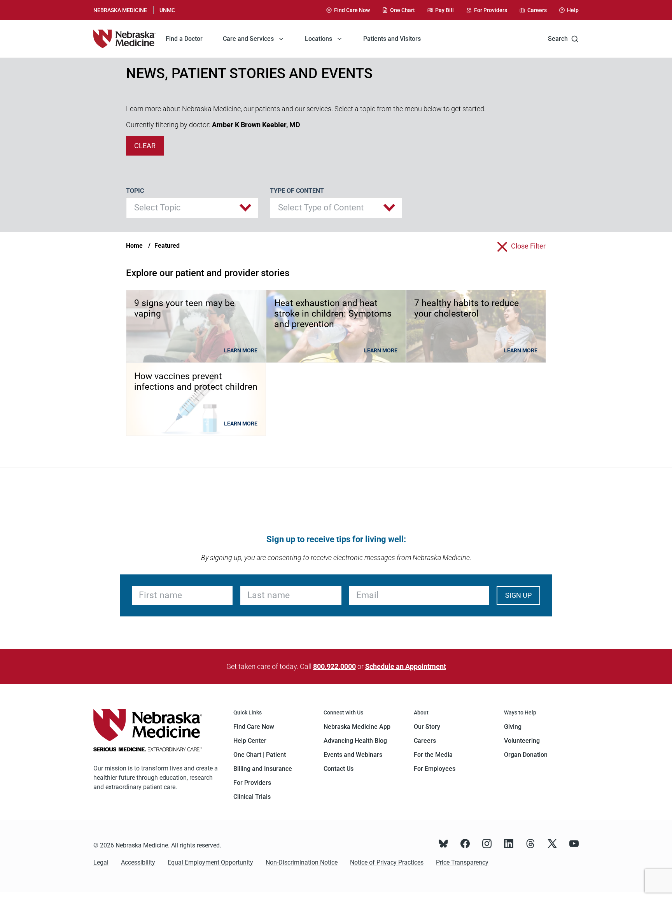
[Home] (124, 39)
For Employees (434, 768)
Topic (135, 190)
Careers (425, 740)
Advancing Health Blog (355, 740)
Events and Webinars (353, 754)
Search (558, 38)
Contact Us (339, 768)
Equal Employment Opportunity (210, 862)
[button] (192, 207)
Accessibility (138, 862)
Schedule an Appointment (405, 666)
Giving (513, 726)
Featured (167, 245)
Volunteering (522, 740)
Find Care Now (253, 726)
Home (134, 245)
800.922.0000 (334, 666)
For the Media (433, 754)
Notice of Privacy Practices (387, 862)
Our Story (427, 726)
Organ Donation (526, 754)
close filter (528, 246)
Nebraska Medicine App (357, 726)
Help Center (249, 740)
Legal (100, 862)
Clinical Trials (252, 796)
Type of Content (297, 190)
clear (145, 146)
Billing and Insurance (262, 768)
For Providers (252, 782)
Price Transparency (462, 862)
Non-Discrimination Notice (302, 862)
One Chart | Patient (259, 754)
